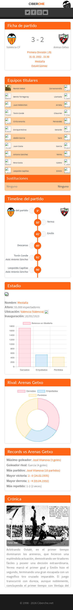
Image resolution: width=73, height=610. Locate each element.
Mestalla (40, 61)
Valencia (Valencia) (32, 311)
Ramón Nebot (19, 88)
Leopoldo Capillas (21, 171)
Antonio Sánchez (20, 154)
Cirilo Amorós (19, 121)
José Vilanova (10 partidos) (43, 470)
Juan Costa (18, 146)
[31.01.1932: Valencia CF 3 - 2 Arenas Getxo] (38, 526)
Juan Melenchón (20, 105)
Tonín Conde (18, 113)
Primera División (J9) (39, 52)
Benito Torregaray (21, 97)
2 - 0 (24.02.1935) (38, 475)
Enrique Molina (19, 130)
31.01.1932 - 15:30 (39, 56)
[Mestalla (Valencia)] (6, 293)
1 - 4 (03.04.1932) (38, 481)
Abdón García (19, 138)
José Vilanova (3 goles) (47, 460)
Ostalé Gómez (39, 66)
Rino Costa (18, 163)
